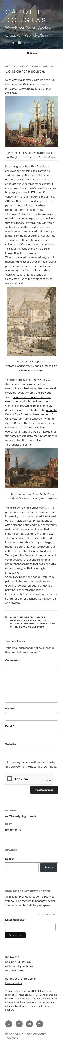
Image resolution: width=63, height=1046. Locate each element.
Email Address (15, 920)
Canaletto (32, 620)
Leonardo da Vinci (26, 401)
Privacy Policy (13, 1033)
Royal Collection (32, 627)
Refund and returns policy (21, 978)
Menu (33, 53)
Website (10, 744)
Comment (12, 660)
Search (9, 859)
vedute (9, 175)
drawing (30, 624)
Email (9, 726)
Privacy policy (13, 983)
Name (10, 708)
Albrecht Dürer (21, 617)
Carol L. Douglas (26, 16)
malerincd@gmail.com (19, 966)
